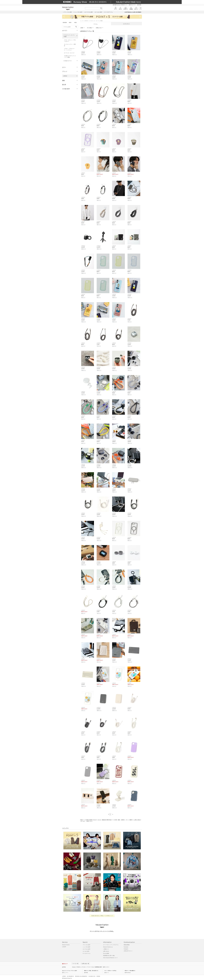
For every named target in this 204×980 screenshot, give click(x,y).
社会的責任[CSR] (92, 976)
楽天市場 (139, 4)
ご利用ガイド (106, 949)
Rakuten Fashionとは (108, 947)
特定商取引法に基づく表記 (109, 955)
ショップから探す (86, 947)
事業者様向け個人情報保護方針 (81, 976)
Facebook (126, 947)
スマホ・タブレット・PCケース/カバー (70, 40)
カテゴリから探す (86, 949)
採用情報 (98, 976)
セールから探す (86, 951)
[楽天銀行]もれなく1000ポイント (120, 4)
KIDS (75, 22)
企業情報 (64, 976)
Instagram (126, 949)
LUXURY (64, 946)
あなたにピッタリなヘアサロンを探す (69, 970)
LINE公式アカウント (128, 951)
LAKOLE (86, 20)
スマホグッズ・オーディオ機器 (69, 35)
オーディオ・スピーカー (69, 52)
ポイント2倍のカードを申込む (110, 970)
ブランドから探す (86, 944)
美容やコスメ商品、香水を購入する (91, 970)
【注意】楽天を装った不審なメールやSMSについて (102, 915)
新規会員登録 (126, 944)
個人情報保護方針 (70, 976)
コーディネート (126, 23)
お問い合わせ (106, 951)
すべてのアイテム (86, 953)
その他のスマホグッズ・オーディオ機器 (70, 56)
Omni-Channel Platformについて (110, 957)
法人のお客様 (106, 953)
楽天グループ (132, 4)
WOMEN (65, 22)
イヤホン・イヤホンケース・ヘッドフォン (69, 49)
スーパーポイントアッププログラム (110, 944)
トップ (81, 20)
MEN (70, 22)
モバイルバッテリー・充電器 (70, 45)
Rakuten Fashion (66, 944)
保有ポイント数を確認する (130, 970)
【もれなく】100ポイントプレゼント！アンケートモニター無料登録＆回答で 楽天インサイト (90, 967)
